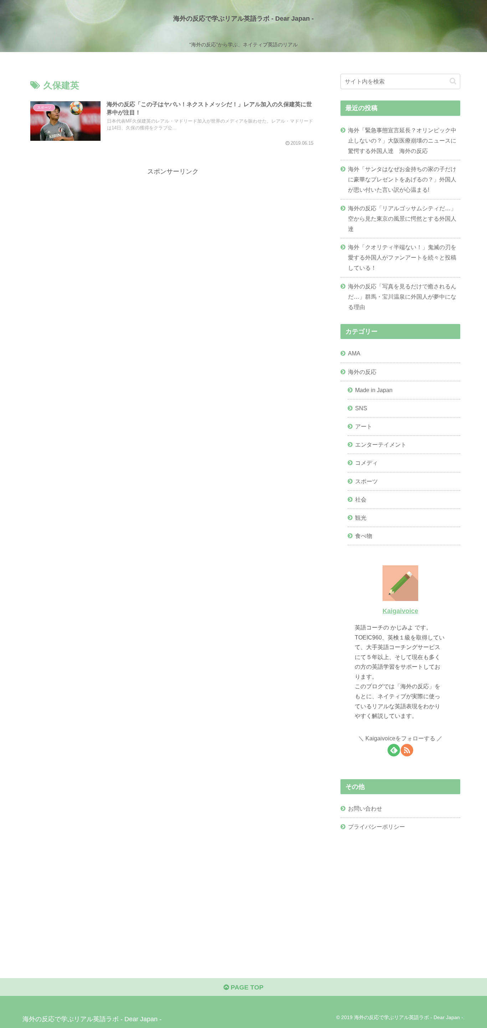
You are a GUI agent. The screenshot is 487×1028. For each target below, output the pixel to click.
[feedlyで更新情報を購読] (394, 750)
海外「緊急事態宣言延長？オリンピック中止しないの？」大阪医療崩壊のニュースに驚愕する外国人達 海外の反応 (402, 140)
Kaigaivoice (400, 611)
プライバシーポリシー (376, 826)
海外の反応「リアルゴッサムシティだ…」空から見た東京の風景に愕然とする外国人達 (402, 218)
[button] (453, 81)
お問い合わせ (365, 808)
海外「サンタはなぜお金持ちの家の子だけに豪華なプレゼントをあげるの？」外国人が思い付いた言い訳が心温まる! (402, 179)
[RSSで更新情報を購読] (407, 750)
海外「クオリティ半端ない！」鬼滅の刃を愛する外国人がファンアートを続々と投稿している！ (402, 257)
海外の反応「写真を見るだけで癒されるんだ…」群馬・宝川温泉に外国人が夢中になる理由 (402, 296)
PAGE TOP (246, 987)
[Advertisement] (173, 227)
